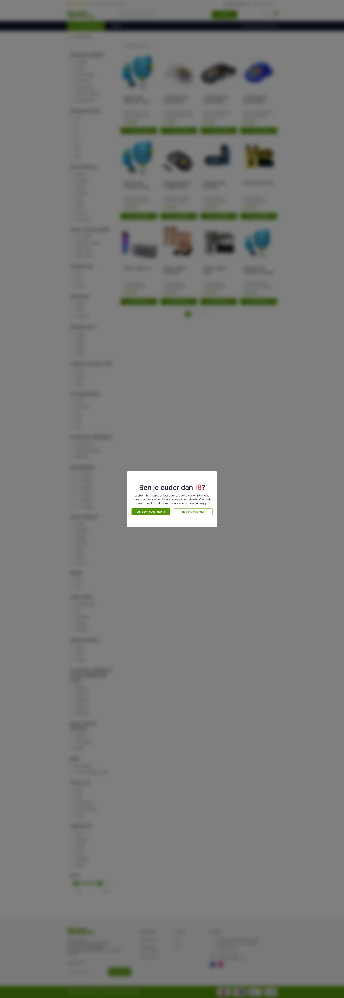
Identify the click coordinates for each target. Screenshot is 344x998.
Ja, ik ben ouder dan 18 (151, 512)
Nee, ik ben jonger (193, 512)
